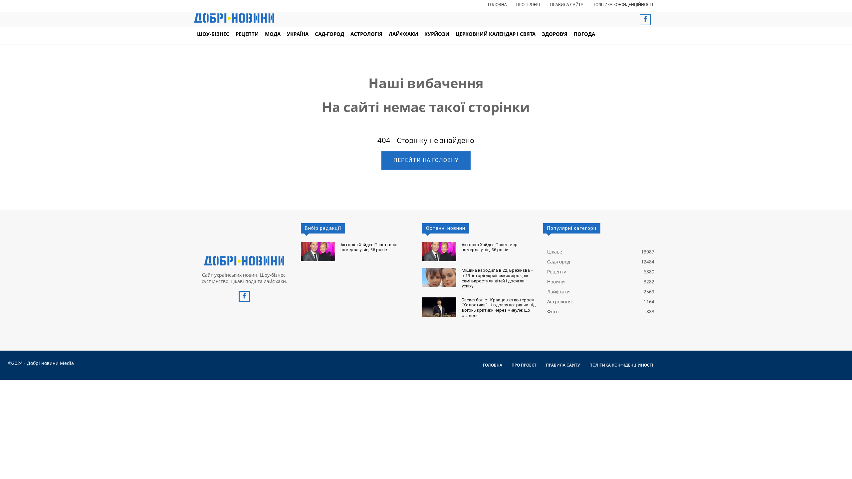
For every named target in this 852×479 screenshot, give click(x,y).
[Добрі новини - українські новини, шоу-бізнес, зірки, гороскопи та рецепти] (234, 18)
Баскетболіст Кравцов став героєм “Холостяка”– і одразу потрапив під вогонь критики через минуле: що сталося (498, 307)
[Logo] (244, 260)
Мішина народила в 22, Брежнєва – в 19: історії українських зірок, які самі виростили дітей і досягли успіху (498, 278)
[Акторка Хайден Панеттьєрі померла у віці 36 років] (318, 251)
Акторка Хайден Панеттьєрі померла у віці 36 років (368, 247)
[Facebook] (645, 19)
